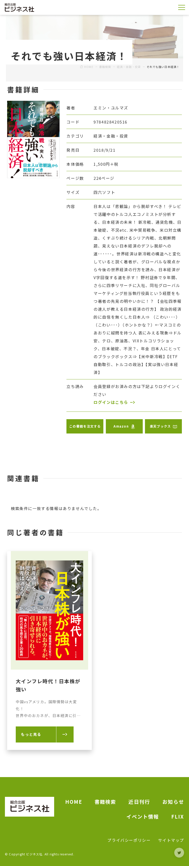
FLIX (177, 816)
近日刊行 (139, 801)
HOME (73, 801)
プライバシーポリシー (129, 840)
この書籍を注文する (85, 426)
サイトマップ (171, 840)
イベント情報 (142, 816)
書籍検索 (105, 801)
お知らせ (173, 801)
